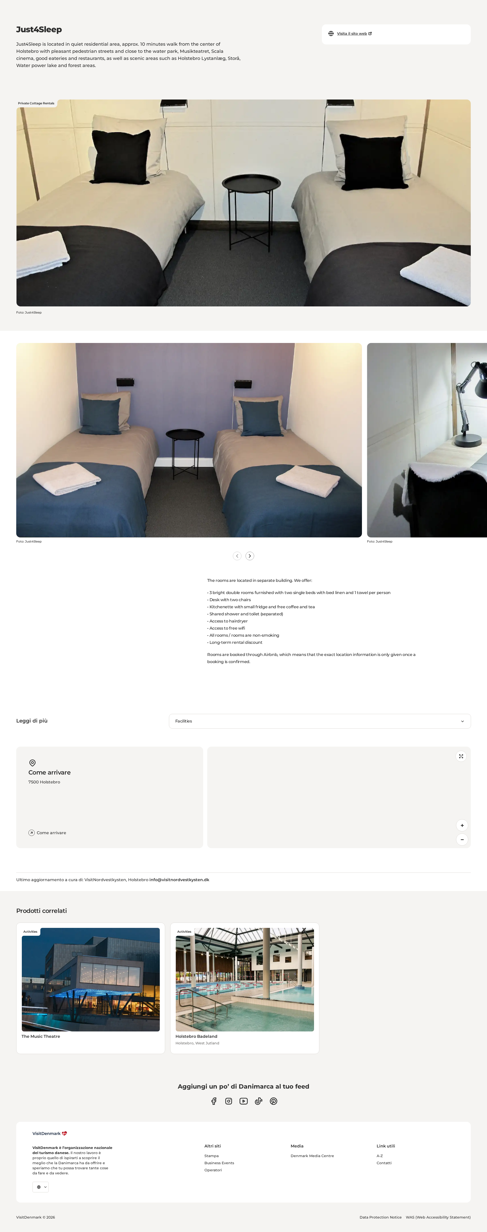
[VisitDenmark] (49, 1133)
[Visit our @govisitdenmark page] (258, 1101)
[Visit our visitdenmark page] (243, 1101)
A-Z (380, 1156)
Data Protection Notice (381, 1217)
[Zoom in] (462, 825)
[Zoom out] (462, 839)
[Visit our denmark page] (213, 1101)
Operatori (213, 1170)
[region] (339, 797)
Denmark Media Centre (312, 1156)
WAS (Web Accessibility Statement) (438, 1217)
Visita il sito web (352, 33)
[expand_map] (461, 756)
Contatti (384, 1163)
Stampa (211, 1156)
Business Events (219, 1163)
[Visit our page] (228, 1101)
